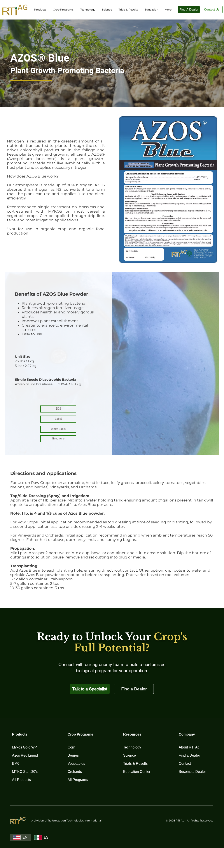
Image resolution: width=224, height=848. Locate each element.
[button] (40, 9)
